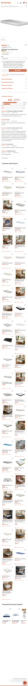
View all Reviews (4, 157)
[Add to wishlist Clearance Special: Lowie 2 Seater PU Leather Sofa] (12, 168)
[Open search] (26, 6)
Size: (2, 56)
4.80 (7, 52)
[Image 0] (3, 40)
